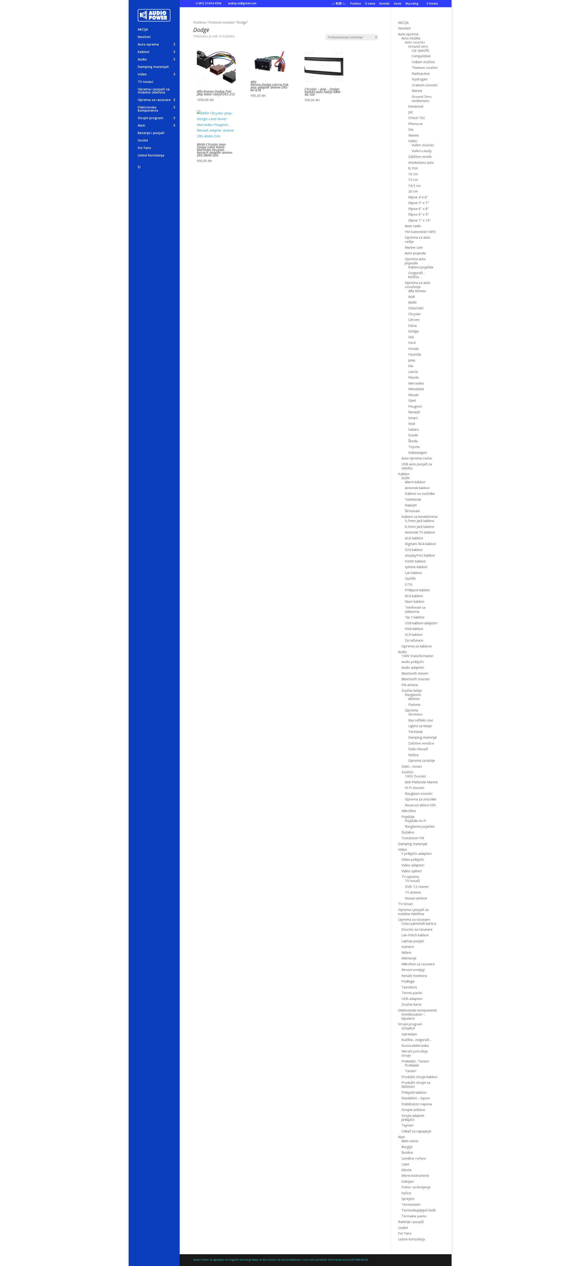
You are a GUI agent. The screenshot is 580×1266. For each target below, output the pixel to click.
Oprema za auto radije (417, 239)
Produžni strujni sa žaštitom (415, 1084)
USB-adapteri (412, 998)
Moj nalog (412, 3)
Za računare (414, 640)
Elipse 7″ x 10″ (419, 220)
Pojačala (407, 816)
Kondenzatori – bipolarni (413, 1016)
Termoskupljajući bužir (418, 1210)
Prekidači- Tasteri (415, 1061)
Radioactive (421, 73)
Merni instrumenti (415, 1175)
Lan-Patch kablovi (415, 935)
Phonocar (415, 123)
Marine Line (414, 247)
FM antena (409, 684)
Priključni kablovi (413, 1092)
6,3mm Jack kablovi (419, 526)
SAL (411, 129)
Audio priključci (412, 661)
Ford (412, 342)
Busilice (407, 1152)
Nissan (413, 394)
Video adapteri (412, 865)
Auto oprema (148, 44)
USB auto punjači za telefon (416, 466)
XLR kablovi (414, 634)
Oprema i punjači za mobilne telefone (154, 91)
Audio (142, 59)
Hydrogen (420, 79)
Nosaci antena (416, 898)
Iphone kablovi (416, 567)
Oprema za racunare (154, 100)
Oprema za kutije (421, 760)
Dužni (405, 478)
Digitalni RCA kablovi (420, 543)
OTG (408, 584)
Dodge (413, 331)
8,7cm (413, 168)
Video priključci (412, 859)
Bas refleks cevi (420, 720)
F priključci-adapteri (416, 853)
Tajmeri (407, 1125)
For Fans (144, 148)
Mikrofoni (408, 810)
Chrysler (414, 314)
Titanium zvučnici (425, 67)
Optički (410, 578)
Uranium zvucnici (424, 85)
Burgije (407, 1146)
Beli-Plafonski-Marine (421, 782)
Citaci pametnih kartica (418, 923)
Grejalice (408, 1028)
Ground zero (418, 46)
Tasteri (410, 1071)
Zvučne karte (411, 1004)
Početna (355, 3)
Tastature (409, 987)
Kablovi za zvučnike (420, 493)
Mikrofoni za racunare (418, 964)
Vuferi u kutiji (421, 151)
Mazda (413, 377)
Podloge (408, 981)
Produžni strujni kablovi (419, 1076)
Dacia (412, 325)
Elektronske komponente (148, 109)
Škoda (413, 441)
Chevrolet (415, 308)
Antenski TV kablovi (420, 532)
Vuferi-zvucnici (423, 145)
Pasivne (414, 704)
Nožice (413, 754)
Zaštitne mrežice (421, 743)
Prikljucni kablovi (417, 590)
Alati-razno (409, 1141)
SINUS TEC (416, 117)
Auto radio (413, 225)
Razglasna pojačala (419, 826)
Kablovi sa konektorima (419, 516)
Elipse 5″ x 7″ (418, 202)
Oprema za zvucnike (420, 799)
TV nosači (412, 880)
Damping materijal (422, 737)
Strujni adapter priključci (413, 1117)
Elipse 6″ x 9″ (418, 214)
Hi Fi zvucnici (414, 787)
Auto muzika (410, 38)
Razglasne (413, 694)
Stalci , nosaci (411, 766)
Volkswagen (417, 452)
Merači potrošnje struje (414, 1053)
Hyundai (414, 354)
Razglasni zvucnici (418, 793)
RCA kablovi (414, 595)
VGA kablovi (414, 628)
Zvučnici (407, 772)
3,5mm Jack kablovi (419, 520)
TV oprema (410, 876)
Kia (410, 365)
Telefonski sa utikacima (415, 609)
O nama (370, 3)
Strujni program (150, 118)
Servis (397, 3)
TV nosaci (145, 82)
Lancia (413, 371)
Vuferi (412, 141)
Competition (421, 56)
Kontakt (384, 3)
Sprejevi (407, 1198)
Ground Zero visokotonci (422, 98)
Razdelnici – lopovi (415, 1098)
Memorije (408, 958)
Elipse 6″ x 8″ (418, 208)
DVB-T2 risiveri (417, 886)
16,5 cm (414, 185)
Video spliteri (411, 871)
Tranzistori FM (412, 838)
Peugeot (415, 406)
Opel (412, 400)
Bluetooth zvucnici (415, 679)
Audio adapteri (412, 667)
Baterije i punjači (151, 133)
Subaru (413, 429)
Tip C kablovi (414, 617)
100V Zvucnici (415, 776)
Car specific (421, 50)
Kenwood (415, 106)
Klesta (406, 1170)
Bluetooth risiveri (414, 673)
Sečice (406, 1193)
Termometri (410, 1204)
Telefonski (413, 499)
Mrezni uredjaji (413, 969)
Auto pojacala (415, 253)
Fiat (411, 337)
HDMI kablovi (415, 561)
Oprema (411, 710)
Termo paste (411, 992)
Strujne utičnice (413, 1109)
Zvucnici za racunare (417, 929)
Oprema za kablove (416, 646)
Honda (413, 348)
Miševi (406, 952)
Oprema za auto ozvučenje (417, 284)
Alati (141, 125)
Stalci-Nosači (418, 749)
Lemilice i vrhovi (413, 1158)
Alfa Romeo (417, 290)
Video (142, 74)
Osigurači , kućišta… (416, 274)
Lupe (405, 1164)
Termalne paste (413, 1216)
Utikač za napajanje (416, 1131)
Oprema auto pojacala (415, 261)
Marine (417, 90)
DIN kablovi (414, 549)
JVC (410, 112)
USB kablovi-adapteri (421, 623)
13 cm (413, 179)
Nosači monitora (414, 975)
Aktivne (414, 698)
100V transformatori (417, 655)
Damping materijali (153, 67)
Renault (414, 412)
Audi (411, 296)
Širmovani (412, 511)
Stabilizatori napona (416, 1104)
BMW (412, 302)
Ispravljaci (409, 1034)
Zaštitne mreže (420, 156)
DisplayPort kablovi (420, 555)
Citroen (414, 319)
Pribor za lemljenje (416, 1187)
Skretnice (415, 714)
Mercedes (416, 383)
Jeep (411, 360)
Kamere (407, 946)
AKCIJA (143, 29)
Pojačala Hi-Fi (415, 820)
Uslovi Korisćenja (151, 155)
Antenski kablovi (417, 487)
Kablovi (143, 52)
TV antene (413, 892)
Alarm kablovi (415, 482)
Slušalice (407, 832)
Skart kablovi (414, 601)
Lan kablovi (413, 572)
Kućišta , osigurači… (416, 1039)
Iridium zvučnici (423, 62)
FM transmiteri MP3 (420, 231)
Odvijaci (407, 1181)
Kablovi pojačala (420, 267)
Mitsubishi (416, 389)
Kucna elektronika (415, 1045)
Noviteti (144, 37)
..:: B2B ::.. (338, 3)
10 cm (413, 174)
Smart (413, 418)
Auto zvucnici (415, 42)
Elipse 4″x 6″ (418, 197)
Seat (411, 423)
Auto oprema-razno (416, 458)
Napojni (411, 505)
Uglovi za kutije (420, 725)
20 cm (413, 191)
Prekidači (412, 1065)
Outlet (143, 140)
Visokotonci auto (421, 162)
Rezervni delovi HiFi (420, 805)
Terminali (415, 731)
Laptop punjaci (412, 941)
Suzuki (413, 435)
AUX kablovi (414, 538)
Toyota (414, 446)
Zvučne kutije (411, 690)
